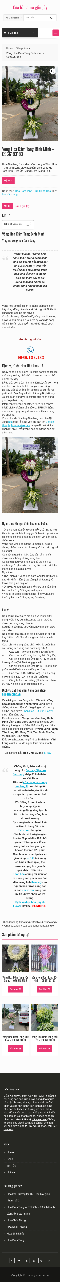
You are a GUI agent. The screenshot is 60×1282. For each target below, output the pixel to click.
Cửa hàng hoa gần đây (30, 7)
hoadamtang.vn (11, 694)
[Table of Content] (28, 224)
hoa (10, 421)
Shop (10, 1159)
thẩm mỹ (36, 882)
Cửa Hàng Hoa (42, 191)
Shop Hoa (28, 711)
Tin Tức (11, 1165)
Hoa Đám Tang (23, 191)
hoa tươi (8, 1129)
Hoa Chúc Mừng (16, 1220)
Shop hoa (19, 874)
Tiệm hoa (23, 830)
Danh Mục (13, 33)
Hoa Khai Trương (17, 1227)
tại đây (47, 752)
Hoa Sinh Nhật (15, 1233)
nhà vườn (28, 890)
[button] (55, 33)
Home (10, 1152)
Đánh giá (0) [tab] (22, 206)
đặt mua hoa (39, 1119)
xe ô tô (30, 858)
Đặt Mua (8, 180)
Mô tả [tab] (7, 206)
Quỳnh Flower (45, 711)
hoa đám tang (10, 194)
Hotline (11, 1172)
